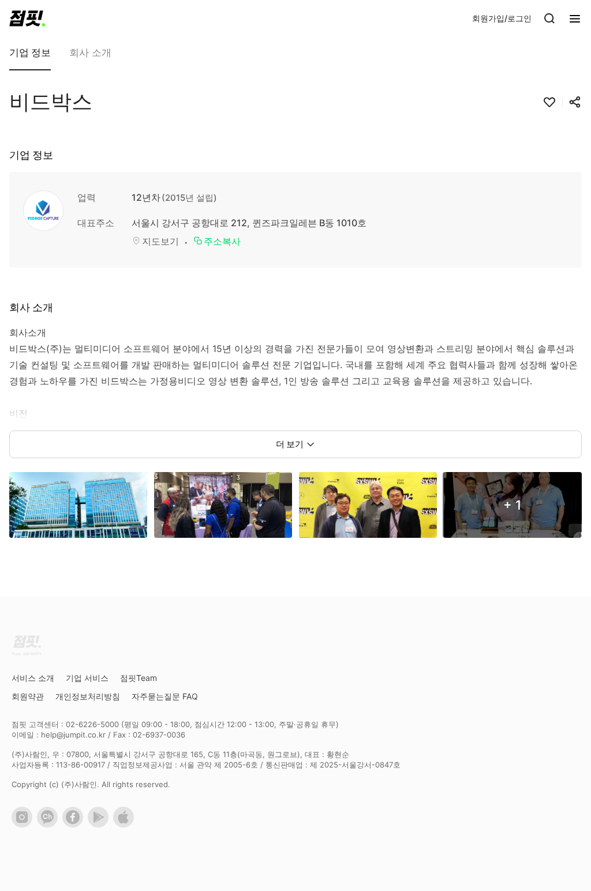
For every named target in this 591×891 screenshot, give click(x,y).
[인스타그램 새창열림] (24, 824)
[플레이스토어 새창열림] (100, 824)
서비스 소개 (33, 678)
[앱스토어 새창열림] (126, 824)
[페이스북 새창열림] (75, 824)
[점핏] (27, 18)
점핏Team (138, 678)
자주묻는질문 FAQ (165, 696)
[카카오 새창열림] (49, 824)
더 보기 (290, 444)
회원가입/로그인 (502, 18)
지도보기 (160, 241)
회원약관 (28, 696)
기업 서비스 (87, 678)
